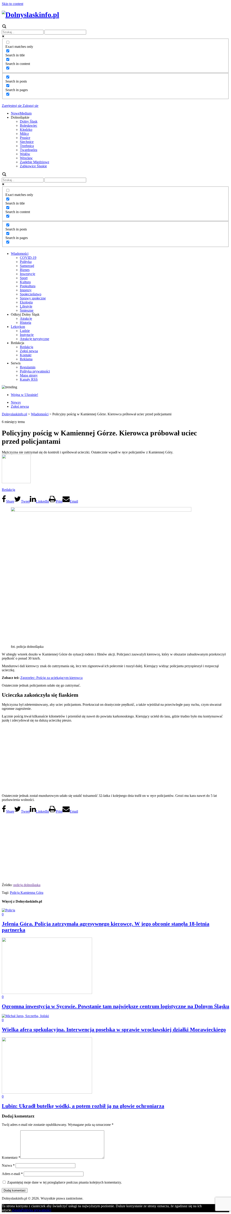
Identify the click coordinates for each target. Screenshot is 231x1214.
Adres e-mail (12, 1174)
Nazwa (8, 1165)
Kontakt (25, 355)
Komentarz (11, 1157)
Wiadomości (19, 253)
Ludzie (25, 331)
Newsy (16, 402)
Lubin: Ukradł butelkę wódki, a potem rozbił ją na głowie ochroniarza (83, 1106)
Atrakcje (26, 318)
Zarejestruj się (12, 106)
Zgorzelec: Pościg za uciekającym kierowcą (51, 678)
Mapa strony (29, 375)
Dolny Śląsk (28, 121)
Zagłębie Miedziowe (34, 162)
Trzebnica (27, 146)
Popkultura (27, 286)
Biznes (25, 270)
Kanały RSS (29, 379)
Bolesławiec (28, 125)
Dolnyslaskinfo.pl (14, 414)
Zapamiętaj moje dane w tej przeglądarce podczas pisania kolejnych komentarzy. (64, 1182)
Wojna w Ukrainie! (24, 395)
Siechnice (27, 142)
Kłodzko (26, 129)
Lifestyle (26, 306)
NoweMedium (21, 113)
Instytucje (27, 335)
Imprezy (26, 290)
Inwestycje (27, 274)
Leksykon (18, 327)
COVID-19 (28, 258)
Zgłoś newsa (29, 351)
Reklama (26, 359)
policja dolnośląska (26, 885)
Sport (24, 278)
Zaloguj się (30, 106)
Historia (25, 322)
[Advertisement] (115, 757)
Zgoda (16, 1210)
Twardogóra (28, 150)
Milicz (24, 134)
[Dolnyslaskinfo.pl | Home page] (30, 15)
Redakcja (26, 347)
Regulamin (27, 367)
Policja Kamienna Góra (26, 892)
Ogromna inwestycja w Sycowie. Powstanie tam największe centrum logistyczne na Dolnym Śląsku (115, 1006)
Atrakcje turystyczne (34, 339)
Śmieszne (26, 310)
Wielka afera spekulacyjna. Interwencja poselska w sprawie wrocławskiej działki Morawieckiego (114, 1029)
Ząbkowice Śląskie (33, 166)
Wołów (25, 154)
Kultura (25, 282)
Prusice (25, 138)
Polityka (26, 262)
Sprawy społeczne (33, 298)
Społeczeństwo (30, 294)
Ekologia (26, 302)
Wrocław (26, 158)
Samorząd (27, 266)
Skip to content (12, 4)
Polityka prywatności (35, 371)
